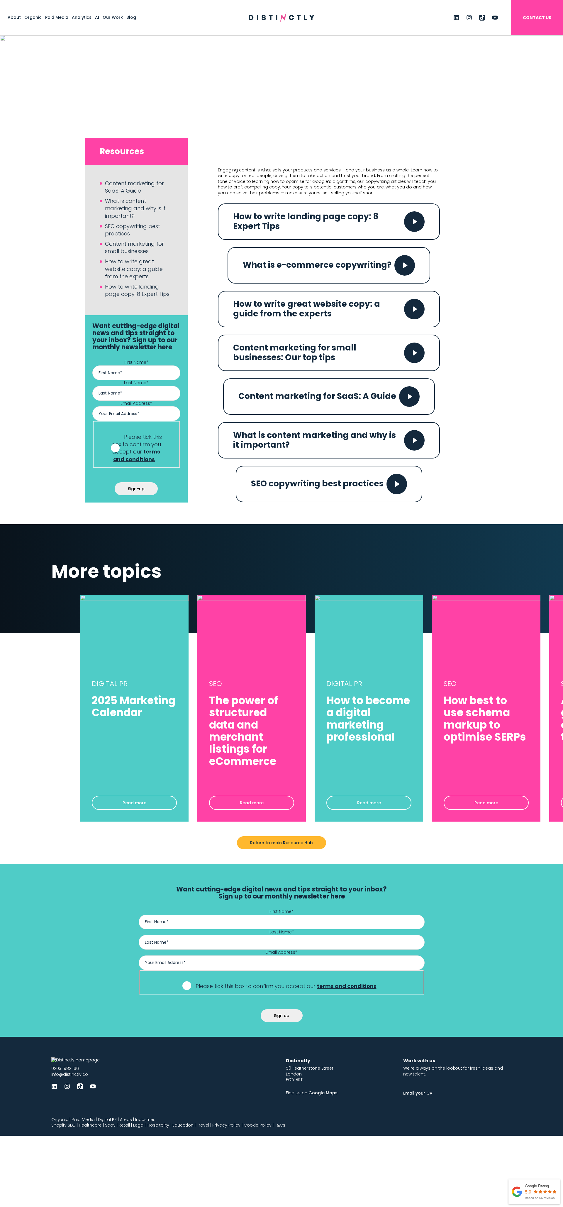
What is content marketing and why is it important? (135, 208)
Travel (203, 1125)
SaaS (110, 1125)
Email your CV (418, 1093)
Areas (126, 1119)
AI (97, 17)
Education (183, 1125)
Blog (131, 17)
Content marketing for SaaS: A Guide (134, 187)
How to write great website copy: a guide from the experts (134, 269)
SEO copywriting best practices (132, 229)
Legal (138, 1125)
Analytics (81, 17)
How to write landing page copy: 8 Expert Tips (137, 290)
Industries (145, 1119)
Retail (124, 1125)
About (14, 17)
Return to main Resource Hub (281, 843)
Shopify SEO (63, 1125)
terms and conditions (136, 455)
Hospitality (158, 1125)
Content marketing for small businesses (134, 247)
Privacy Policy (226, 1125)
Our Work (113, 17)
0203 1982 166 (65, 1068)
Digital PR (107, 1119)
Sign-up (136, 489)
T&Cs (280, 1125)
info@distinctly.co (69, 1074)
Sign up (281, 1016)
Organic (33, 17)
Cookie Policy (258, 1125)
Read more (134, 803)
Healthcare (90, 1125)
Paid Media (56, 17)
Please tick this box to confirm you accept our (136, 448)
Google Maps (323, 1093)
